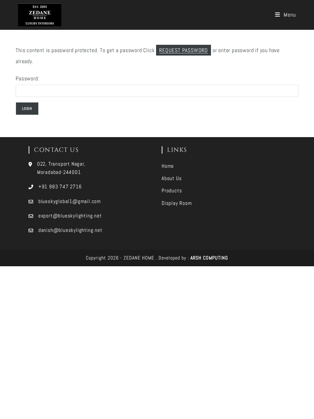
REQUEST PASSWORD (183, 50)
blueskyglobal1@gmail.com (69, 201)
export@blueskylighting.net (70, 215)
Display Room (177, 203)
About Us (172, 178)
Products (172, 190)
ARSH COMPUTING (209, 258)
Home (168, 166)
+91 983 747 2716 (60, 186)
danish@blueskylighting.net (70, 230)
